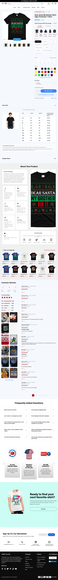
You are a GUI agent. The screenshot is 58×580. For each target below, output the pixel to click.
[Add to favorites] (9, 253)
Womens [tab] (49, 25)
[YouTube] (16, 569)
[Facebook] (2, 569)
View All (54, 23)
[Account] (52, 3)
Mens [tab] (41, 25)
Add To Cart (49, 90)
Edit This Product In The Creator (46, 94)
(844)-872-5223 (22, 544)
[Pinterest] (10, 569)
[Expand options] (55, 83)
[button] (47, 12)
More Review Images (9, 379)
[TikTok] (13, 569)
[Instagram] (5, 569)
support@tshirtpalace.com (9, 544)
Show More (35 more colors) (45, 77)
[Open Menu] (2, 3)
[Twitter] (8, 569)
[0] (55, 3)
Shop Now (43, 509)
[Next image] (32, 45)
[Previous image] (2, 45)
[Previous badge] (4, 463)
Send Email (51, 534)
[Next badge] (54, 463)
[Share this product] (49, 12)
